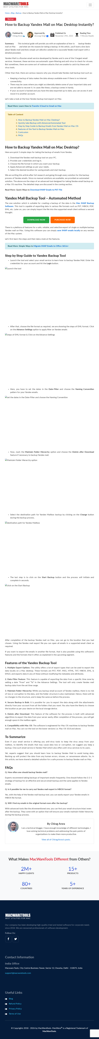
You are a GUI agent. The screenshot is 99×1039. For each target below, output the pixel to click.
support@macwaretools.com (18, 973)
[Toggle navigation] (90, 4)
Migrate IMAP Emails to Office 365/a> (51, 246)
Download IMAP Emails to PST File (46, 190)
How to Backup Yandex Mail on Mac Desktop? (39, 120)
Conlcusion (23, 132)
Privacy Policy (15, 1009)
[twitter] (16, 939)
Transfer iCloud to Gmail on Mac (46, 106)
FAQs (20, 135)
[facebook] (8, 939)
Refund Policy (15, 1004)
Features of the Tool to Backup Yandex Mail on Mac (41, 129)
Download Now (36, 220)
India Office (12, 963)
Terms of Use (15, 1014)
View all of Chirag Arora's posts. (56, 840)
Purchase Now (63, 220)
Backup (11, 19)
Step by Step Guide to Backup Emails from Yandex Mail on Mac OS (48, 126)
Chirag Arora (18, 36)
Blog (11, 999)
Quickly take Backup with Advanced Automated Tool (41, 123)
